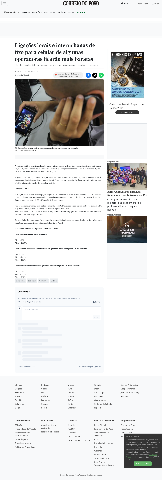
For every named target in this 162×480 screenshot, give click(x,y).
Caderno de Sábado (103, 404)
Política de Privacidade (25, 447)
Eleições (18, 388)
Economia (10, 12)
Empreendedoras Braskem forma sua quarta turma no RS (127, 193)
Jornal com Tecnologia (131, 392)
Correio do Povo (128, 425)
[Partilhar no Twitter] (94, 75)
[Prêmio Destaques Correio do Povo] (127, 74)
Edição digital (142, 3)
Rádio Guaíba (127, 429)
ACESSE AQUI (127, 112)
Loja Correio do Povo (103, 429)
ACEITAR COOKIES (142, 463)
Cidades (44, 404)
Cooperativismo (128, 388)
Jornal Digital (100, 425)
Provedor (98, 447)
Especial (98, 407)
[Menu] (4, 3)
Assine (127, 3)
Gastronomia (100, 400)
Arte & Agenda (100, 392)
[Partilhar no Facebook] (88, 75)
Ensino (71, 396)
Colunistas (19, 404)
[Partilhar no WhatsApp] (101, 75)
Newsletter (20, 392)
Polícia (44, 407)
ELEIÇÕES (37, 12)
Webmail (98, 450)
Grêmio (97, 385)
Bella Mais (98, 396)
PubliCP (18, 396)
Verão (70, 404)
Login (156, 3)
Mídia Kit (72, 432)
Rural (70, 388)
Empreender (113, 161)
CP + (96, 439)
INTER (71, 12)
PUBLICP (81, 12)
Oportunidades (114, 215)
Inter (96, 388)
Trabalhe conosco (23, 443)
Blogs (17, 407)
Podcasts (45, 385)
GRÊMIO (62, 12)
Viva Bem (125, 396)
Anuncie (71, 425)
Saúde (70, 400)
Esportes (72, 407)
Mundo (71, 385)
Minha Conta (100, 454)
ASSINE (26, 12)
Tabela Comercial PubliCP (79, 440)
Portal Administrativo (103, 443)
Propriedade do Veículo (25, 429)
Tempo (71, 392)
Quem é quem (21, 439)
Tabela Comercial (75, 436)
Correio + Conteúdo (129, 385)
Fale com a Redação (50, 431)
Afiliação (18, 425)
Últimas (18, 385)
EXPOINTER (49, 12)
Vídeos (44, 388)
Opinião (18, 400)
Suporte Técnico (101, 458)
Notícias (45, 392)
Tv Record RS (126, 432)
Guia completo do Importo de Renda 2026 (126, 106)
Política (44, 396)
